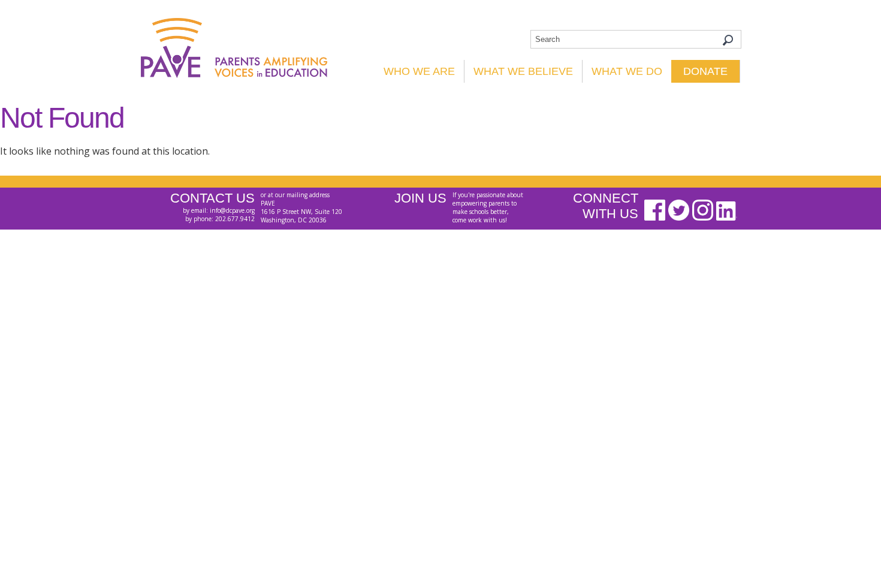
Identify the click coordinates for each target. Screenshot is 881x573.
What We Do (627, 71)
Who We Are (419, 71)
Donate (705, 71)
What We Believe (523, 71)
